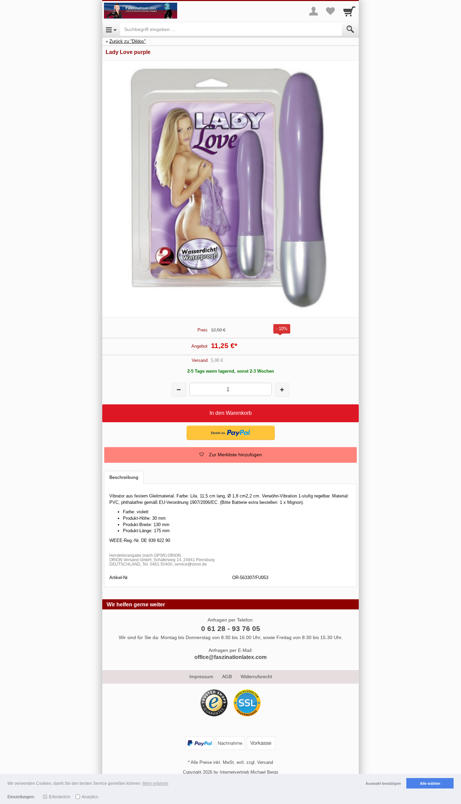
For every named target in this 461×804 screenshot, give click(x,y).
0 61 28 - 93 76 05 (230, 628)
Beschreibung (123, 477)
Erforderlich (59, 797)
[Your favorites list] (330, 11)
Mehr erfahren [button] (155, 783)
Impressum (201, 676)
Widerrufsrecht (256, 676)
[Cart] (349, 11)
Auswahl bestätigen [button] (383, 783)
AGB (227, 676)
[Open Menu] (111, 29)
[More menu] (313, 11)
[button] (231, 433)
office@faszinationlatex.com (230, 657)
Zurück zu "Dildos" (127, 41)
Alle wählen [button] (430, 783)
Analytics (90, 797)
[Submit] (350, 29)
